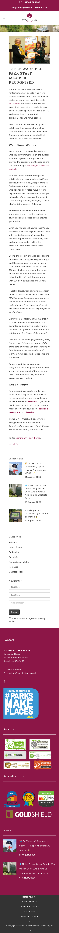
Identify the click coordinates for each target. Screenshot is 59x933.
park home (14, 103)
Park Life (13, 557)
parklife (13, 444)
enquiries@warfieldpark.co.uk (29, 7)
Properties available (19, 562)
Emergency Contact (29, 907)
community (22, 438)
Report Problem (29, 902)
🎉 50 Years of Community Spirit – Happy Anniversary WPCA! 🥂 (34, 846)
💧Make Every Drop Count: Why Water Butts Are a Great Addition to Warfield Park (36, 491)
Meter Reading (30, 897)
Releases (13, 567)
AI (29, 921)
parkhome (34, 438)
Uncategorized (16, 572)
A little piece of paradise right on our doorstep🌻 (37, 513)
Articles (13, 542)
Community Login (29, 916)
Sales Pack (29, 911)
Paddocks (14, 552)
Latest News (15, 547)
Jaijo (29, 930)
